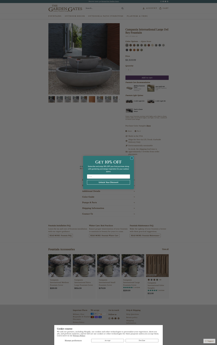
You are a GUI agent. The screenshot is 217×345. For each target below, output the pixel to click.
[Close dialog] (131, 158)
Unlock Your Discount (108, 182)
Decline (142, 340)
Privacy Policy (79, 336)
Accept (107, 340)
